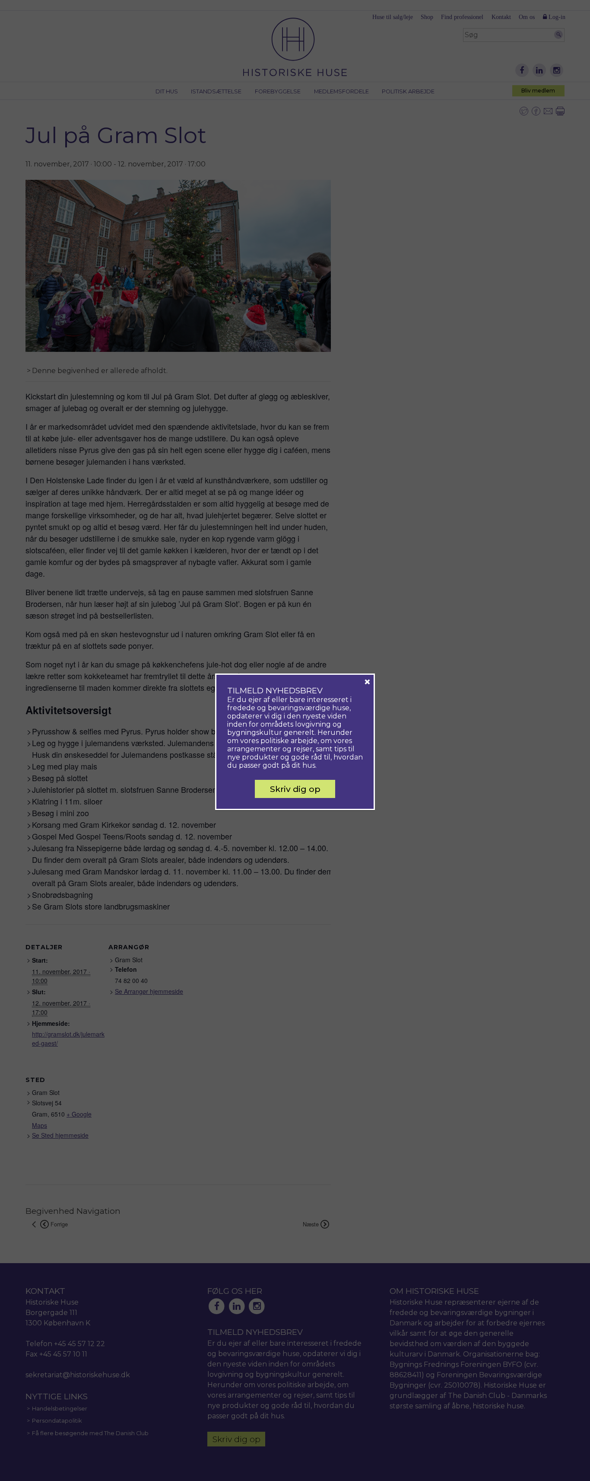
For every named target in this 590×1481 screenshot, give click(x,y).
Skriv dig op (295, 789)
